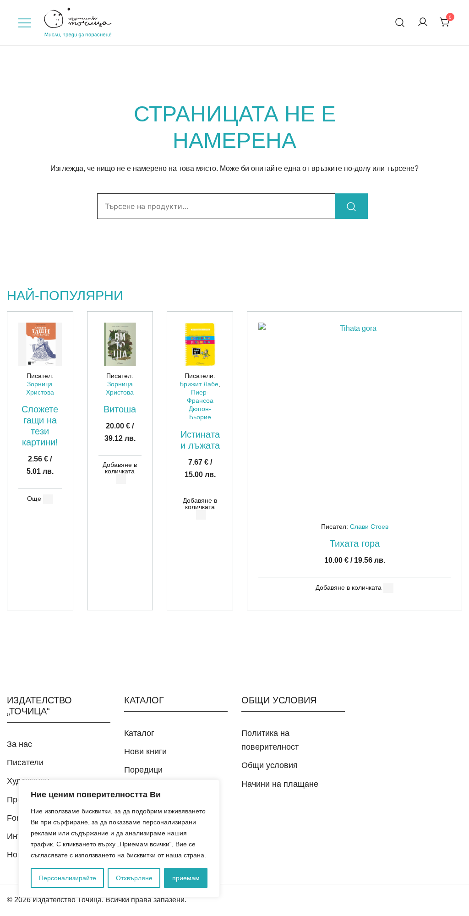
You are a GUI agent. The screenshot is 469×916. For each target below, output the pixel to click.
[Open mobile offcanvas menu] (24, 22)
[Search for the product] (351, 206)
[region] (119, 838)
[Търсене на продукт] (400, 22)
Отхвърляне (134, 878)
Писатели (25, 762)
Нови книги (145, 751)
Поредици (143, 769)
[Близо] (210, 787)
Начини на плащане (279, 784)
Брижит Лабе (199, 384)
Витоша (120, 409)
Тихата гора (355, 543)
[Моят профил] (422, 22)
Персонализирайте (67, 878)
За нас (19, 744)
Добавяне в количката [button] (120, 468)
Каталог (139, 733)
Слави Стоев (369, 526)
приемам (186, 878)
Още (34, 498)
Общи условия (269, 765)
